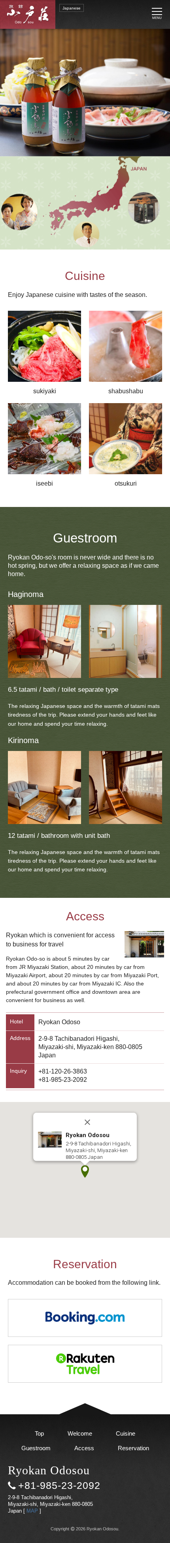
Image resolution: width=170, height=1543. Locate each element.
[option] (85, 92)
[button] (85, 1171)
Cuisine (125, 1433)
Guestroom (36, 1448)
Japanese (71, 8)
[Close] (87, 1122)
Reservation (133, 1448)
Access (84, 1448)
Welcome (80, 1433)
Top (39, 1433)
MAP (32, 1511)
